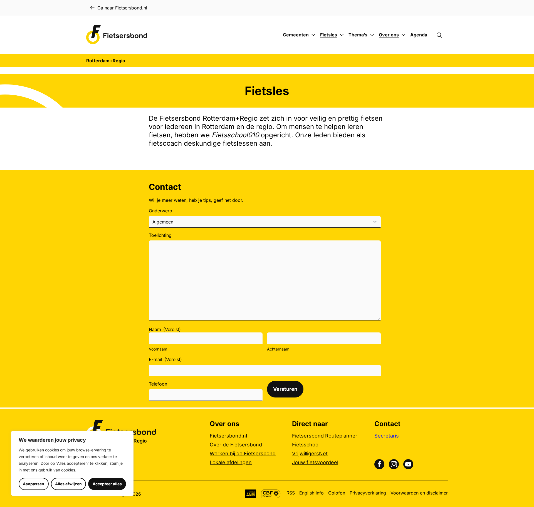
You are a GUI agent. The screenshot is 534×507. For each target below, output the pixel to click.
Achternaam (278, 349)
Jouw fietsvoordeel (315, 462)
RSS (290, 493)
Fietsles (328, 35)
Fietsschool (306, 445)
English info (311, 493)
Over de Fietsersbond (236, 445)
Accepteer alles (107, 483)
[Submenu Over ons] (403, 35)
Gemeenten (296, 35)
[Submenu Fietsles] (342, 35)
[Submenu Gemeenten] (313, 35)
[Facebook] (379, 464)
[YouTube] (408, 464)
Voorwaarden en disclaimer (419, 493)
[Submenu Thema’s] (372, 35)
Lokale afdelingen (231, 462)
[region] (72, 463)
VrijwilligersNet (310, 453)
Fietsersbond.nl (228, 436)
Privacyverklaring (368, 493)
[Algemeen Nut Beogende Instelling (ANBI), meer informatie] (250, 493)
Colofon (336, 493)
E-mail (165, 359)
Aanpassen (33, 483)
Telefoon (158, 384)
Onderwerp (160, 210)
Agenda (418, 35)
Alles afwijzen (68, 483)
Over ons (389, 35)
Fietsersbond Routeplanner (324, 436)
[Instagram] (394, 464)
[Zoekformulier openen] (442, 35)
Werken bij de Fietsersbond (243, 453)
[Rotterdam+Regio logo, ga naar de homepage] (116, 34)
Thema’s (357, 35)
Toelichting (160, 235)
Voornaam (158, 349)
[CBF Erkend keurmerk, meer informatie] (271, 493)
